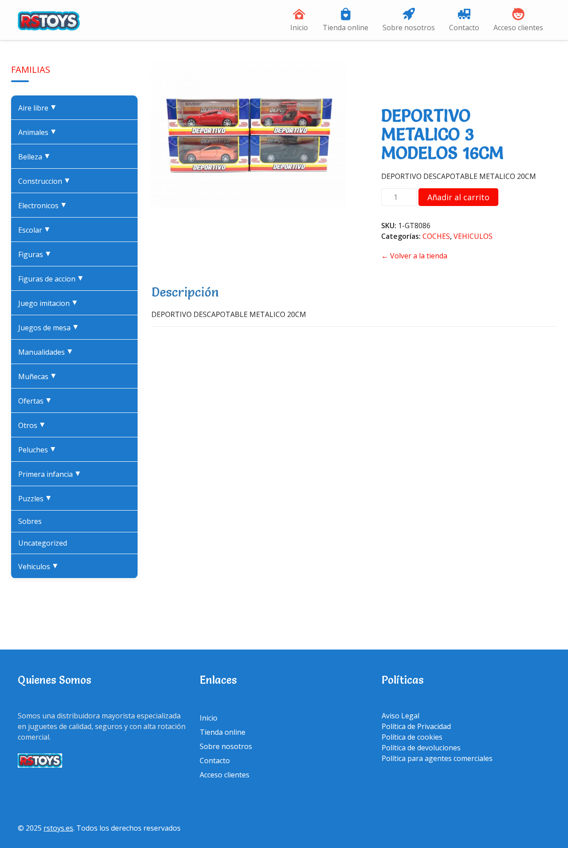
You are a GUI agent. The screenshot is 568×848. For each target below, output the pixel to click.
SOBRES (30, 521)
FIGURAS (36, 254)
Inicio (299, 27)
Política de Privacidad (416, 726)
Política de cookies (412, 737)
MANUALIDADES (47, 352)
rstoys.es (58, 828)
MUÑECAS (39, 376)
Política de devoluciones (421, 748)
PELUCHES (39, 450)
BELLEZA (36, 157)
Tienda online (345, 27)
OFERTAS (36, 401)
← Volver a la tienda (414, 256)
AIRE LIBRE (39, 108)
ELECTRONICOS (44, 205)
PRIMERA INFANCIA (51, 474)
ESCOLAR (36, 230)
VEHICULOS (40, 566)
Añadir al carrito (458, 197)
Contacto (464, 27)
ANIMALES (39, 132)
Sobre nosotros (409, 27)
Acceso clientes (518, 27)
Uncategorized (42, 543)
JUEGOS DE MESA (50, 328)
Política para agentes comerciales (437, 758)
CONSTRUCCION (46, 181)
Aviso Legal (400, 716)
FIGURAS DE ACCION (52, 279)
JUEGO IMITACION (50, 303)
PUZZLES (36, 498)
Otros (33, 425)
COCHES (436, 236)
